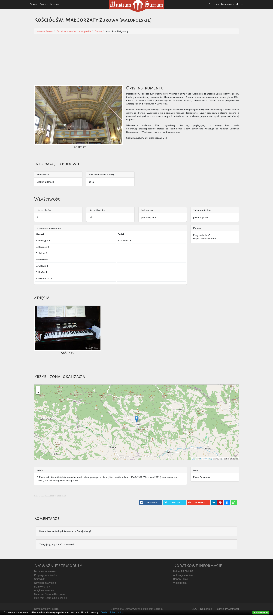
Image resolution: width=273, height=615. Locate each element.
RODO (193, 609)
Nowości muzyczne (45, 582)
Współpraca (180, 582)
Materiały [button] (55, 4)
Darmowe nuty (42, 586)
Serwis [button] (33, 4)
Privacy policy (116, 612)
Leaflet (194, 458)
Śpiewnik (39, 579)
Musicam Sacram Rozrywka (49, 594)
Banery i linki (180, 579)
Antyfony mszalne (44, 590)
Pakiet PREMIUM (183, 571)
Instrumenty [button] (227, 4)
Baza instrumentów (45, 571)
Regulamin (206, 609)
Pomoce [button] (44, 4)
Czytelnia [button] (214, 4)
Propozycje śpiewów (45, 575)
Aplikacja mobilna (183, 575)
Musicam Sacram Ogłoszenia (50, 598)
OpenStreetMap (206, 458)
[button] (237, 4)
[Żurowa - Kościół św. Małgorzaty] (137, 419)
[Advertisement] (136, 61)
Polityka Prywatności (227, 609)
